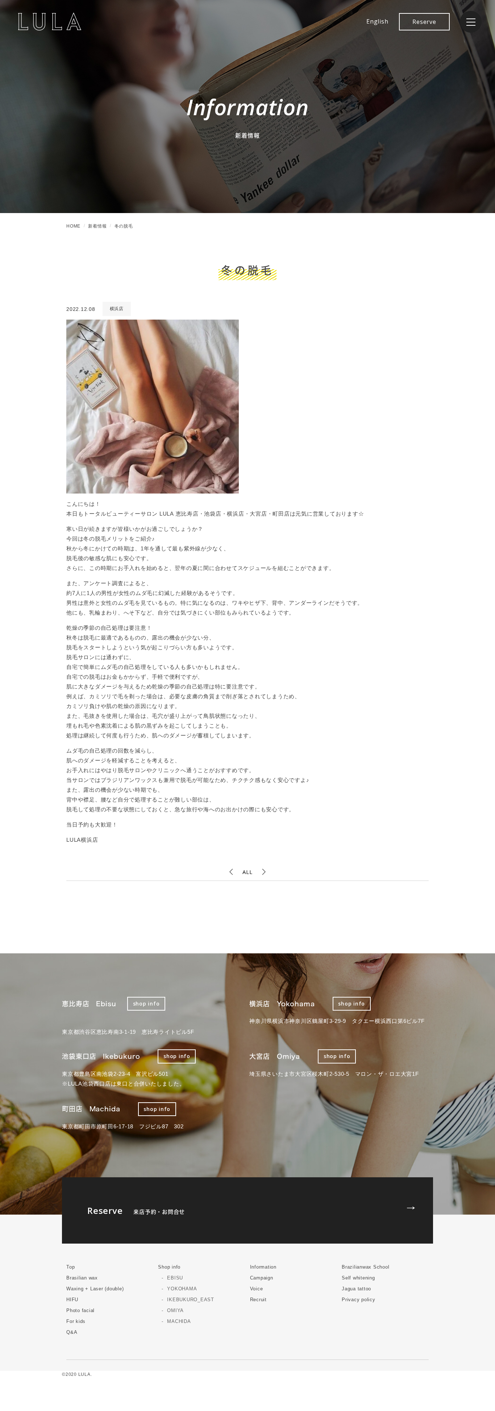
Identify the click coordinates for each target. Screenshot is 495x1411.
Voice (256, 1288)
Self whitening (358, 1278)
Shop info (169, 1267)
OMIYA (175, 1310)
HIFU (72, 1299)
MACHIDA (179, 1321)
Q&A (71, 1332)
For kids (76, 1321)
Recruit (258, 1299)
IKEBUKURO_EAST (190, 1299)
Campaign (261, 1278)
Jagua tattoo (356, 1288)
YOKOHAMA (182, 1288)
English (377, 21)
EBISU (175, 1278)
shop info (146, 1003)
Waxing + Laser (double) (95, 1288)
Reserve (424, 22)
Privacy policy (358, 1299)
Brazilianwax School (365, 1267)
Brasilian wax (82, 1278)
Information (263, 1267)
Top (70, 1267)
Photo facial (80, 1310)
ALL (247, 871)
